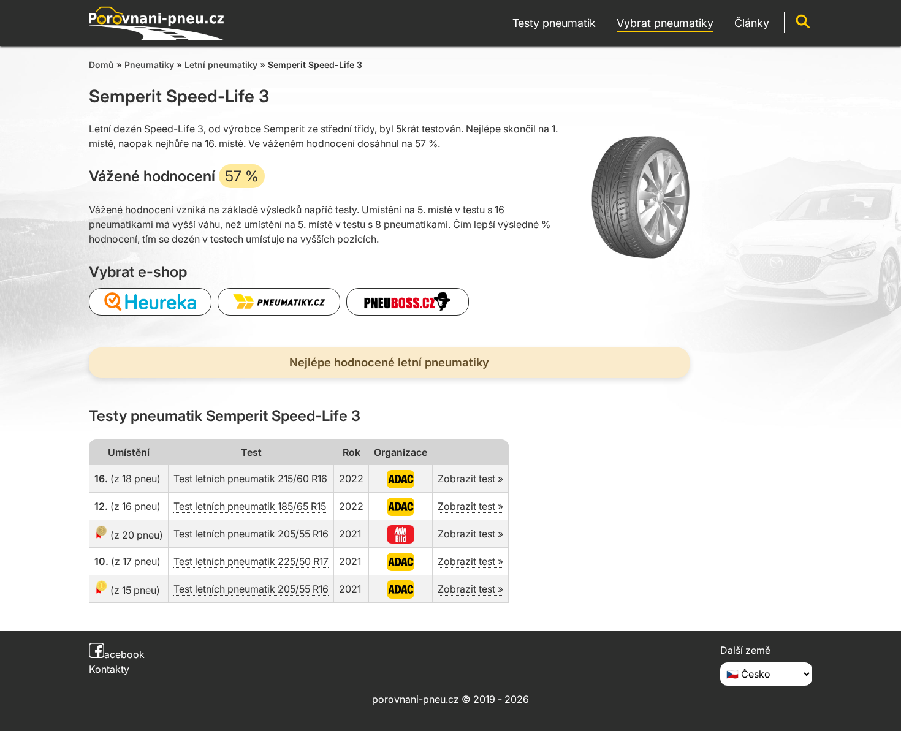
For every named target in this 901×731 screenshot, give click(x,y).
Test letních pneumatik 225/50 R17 (251, 561)
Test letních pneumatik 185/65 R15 (249, 506)
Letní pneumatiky (220, 64)
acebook (124, 654)
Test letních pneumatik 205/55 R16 (251, 534)
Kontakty (109, 669)
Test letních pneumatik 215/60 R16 (250, 478)
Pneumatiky (149, 64)
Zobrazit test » (470, 478)
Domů (101, 64)
